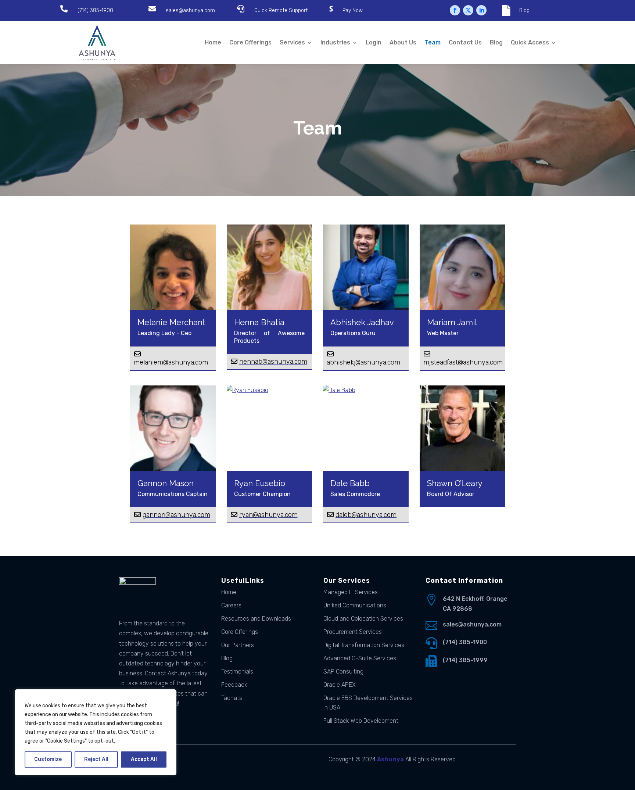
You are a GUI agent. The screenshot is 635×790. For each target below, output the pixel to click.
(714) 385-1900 (95, 10)
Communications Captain (172, 494)
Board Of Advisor (450, 494)
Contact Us (465, 42)
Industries (335, 42)
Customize (48, 759)
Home (213, 42)
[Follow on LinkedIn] (481, 10)
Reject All (96, 759)
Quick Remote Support (281, 10)
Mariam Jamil (452, 322)
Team (432, 42)
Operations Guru (353, 333)
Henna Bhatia (259, 322)
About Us (403, 42)
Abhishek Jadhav (362, 322)
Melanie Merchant (171, 322)
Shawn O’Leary (454, 483)
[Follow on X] (468, 10)
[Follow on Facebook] (455, 10)
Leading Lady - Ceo (164, 333)
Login (373, 42)
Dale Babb (350, 483)
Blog (524, 10)
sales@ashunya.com (190, 10)
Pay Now (352, 10)
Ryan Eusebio (259, 483)
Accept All (144, 759)
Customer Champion (262, 494)
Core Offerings (250, 42)
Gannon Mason (165, 483)
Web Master (443, 333)
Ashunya (390, 759)
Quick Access (530, 42)
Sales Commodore (355, 494)
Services (292, 42)
